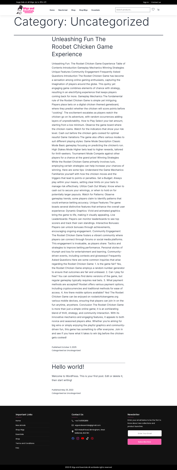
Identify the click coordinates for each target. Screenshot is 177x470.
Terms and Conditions (25, 443)
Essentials (96, 10)
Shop (73, 10)
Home (52, 10)
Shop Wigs (83, 10)
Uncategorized (74, 350)
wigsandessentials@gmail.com (88, 425)
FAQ (17, 448)
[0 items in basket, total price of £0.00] (158, 9)
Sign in (146, 2)
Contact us (156, 2)
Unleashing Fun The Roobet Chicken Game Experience (82, 46)
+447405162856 (81, 421)
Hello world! (68, 366)
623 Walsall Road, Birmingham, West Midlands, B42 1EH (90, 431)
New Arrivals (21, 425)
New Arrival (62, 10)
